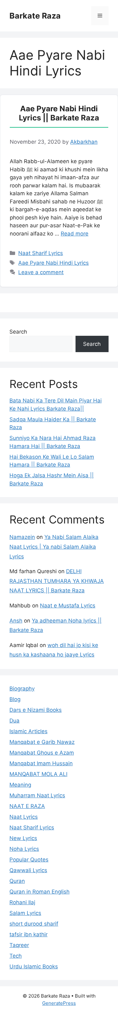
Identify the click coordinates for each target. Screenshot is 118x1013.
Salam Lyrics (25, 913)
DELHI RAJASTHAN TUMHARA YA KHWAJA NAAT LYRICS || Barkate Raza (56, 581)
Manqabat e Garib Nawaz (42, 742)
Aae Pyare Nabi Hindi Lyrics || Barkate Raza (59, 113)
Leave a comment (41, 272)
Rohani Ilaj (22, 902)
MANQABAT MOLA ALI (38, 774)
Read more (74, 233)
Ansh (15, 620)
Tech (15, 956)
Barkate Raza (35, 15)
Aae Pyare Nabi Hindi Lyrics (53, 263)
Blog (14, 699)
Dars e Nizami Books (35, 710)
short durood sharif (33, 924)
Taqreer (19, 945)
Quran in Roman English (39, 891)
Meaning (20, 785)
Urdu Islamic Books (33, 966)
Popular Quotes (28, 859)
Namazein (22, 537)
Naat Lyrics (23, 817)
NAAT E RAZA (27, 806)
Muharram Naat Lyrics (37, 795)
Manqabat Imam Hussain (41, 763)
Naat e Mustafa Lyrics (67, 605)
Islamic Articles (28, 731)
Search (18, 332)
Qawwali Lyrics (28, 870)
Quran (17, 881)
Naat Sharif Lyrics (40, 253)
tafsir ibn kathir (28, 934)
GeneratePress (59, 1003)
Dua (14, 720)
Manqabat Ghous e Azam (41, 753)
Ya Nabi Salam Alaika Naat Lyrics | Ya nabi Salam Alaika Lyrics (53, 546)
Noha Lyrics (24, 849)
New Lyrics (23, 838)
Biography (22, 688)
